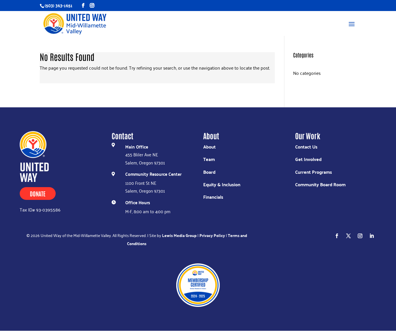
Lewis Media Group (179, 235)
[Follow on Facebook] (336, 235)
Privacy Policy (212, 235)
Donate (38, 193)
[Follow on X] (348, 235)
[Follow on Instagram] (360, 235)
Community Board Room (320, 184)
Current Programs (313, 172)
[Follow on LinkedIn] (371, 235)
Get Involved (308, 159)
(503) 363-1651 (58, 5)
